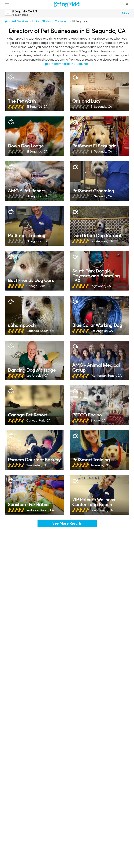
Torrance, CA (100, 465)
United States (41, 21)
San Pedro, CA (36, 465)
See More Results (67, 523)
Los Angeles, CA (102, 241)
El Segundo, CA (36, 107)
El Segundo (80, 21)
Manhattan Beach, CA (106, 376)
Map (125, 13)
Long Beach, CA (102, 510)
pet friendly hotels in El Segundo (67, 64)
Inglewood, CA (101, 286)
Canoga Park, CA (38, 286)
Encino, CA (98, 420)
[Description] (11, 77)
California (61, 21)
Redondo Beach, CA (40, 331)
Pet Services (19, 21)
